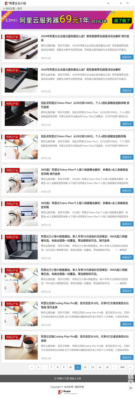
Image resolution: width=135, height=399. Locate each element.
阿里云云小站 (17, 3)
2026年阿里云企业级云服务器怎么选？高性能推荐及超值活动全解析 (81, 69)
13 (92, 367)
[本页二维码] (130, 388)
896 (122, 367)
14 (100, 367)
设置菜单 (110, 12)
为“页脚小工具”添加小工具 (67, 378)
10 (70, 367)
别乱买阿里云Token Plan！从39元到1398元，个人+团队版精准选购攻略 (83, 136)
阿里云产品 (12, 37)
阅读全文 (127, 57)
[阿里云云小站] (67, 393)
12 (85, 367)
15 (107, 367)
